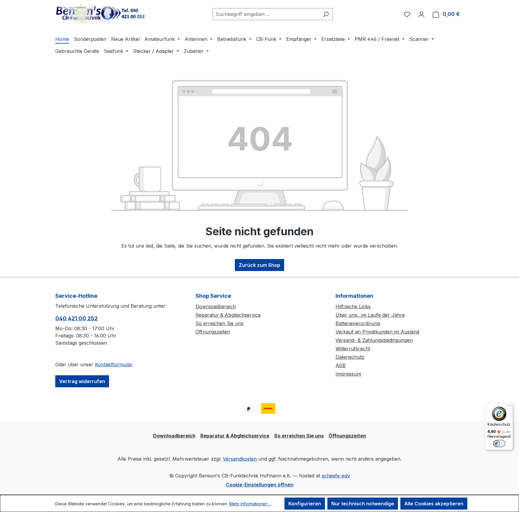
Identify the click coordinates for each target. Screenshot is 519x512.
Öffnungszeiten (213, 332)
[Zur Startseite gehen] (100, 12)
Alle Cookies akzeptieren (433, 504)
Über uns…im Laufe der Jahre (370, 315)
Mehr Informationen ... (250, 503)
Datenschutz (349, 357)
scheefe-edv (336, 476)
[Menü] (509, 406)
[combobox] (266, 14)
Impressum (348, 374)
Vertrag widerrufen (82, 381)
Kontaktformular (113, 364)
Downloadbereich (216, 306)
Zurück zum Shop (259, 265)
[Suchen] (326, 14)
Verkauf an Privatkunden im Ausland (377, 332)
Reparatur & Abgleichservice (228, 315)
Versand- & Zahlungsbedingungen (374, 340)
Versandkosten (240, 459)
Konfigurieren (304, 504)
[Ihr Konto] (421, 14)
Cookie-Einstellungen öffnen (259, 485)
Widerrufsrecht (352, 349)
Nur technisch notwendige (362, 504)
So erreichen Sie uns (220, 323)
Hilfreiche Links (353, 306)
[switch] (499, 443)
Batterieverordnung (357, 323)
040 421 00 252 (76, 318)
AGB (340, 365)
